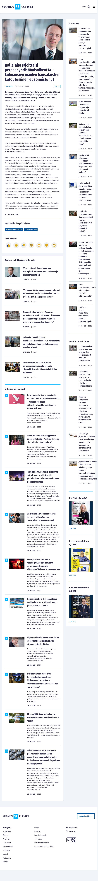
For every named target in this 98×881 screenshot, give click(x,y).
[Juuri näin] (8, 245)
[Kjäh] (54, 245)
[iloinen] (16, 245)
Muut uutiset (8, 846)
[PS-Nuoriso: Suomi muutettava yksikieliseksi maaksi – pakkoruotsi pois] (73, 316)
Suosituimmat (40, 835)
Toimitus (38, 839)
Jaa (56, 86)
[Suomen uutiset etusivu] (17, 6)
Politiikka (8, 86)
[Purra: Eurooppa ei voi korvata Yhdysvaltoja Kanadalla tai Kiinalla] (73, 109)
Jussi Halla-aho (31, 229)
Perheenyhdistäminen (14, 229)
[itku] (24, 245)
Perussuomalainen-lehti (44, 846)
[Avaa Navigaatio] (94, 6)
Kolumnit (7, 858)
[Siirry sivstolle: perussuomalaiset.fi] (80, 840)
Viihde (5, 861)
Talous (5, 835)
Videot (5, 854)
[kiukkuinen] (31, 245)
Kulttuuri (6, 850)
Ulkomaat (7, 842)
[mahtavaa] (39, 245)
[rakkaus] (46, 245)
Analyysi (6, 839)
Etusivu (37, 831)
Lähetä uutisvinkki (41, 842)
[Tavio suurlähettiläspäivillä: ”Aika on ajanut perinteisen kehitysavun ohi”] (73, 292)
